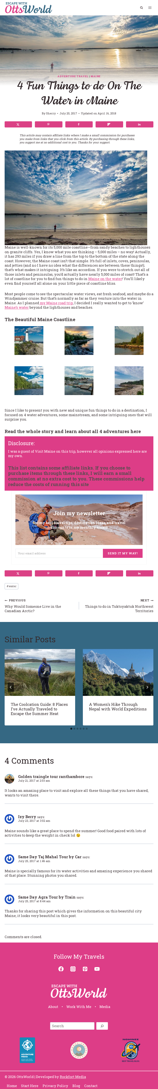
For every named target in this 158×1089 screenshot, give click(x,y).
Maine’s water (17, 307)
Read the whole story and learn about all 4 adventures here (73, 431)
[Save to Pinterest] (48, 124)
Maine (96, 76)
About (53, 1007)
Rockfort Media (73, 1076)
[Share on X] (18, 124)
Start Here (29, 1085)
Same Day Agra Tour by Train (47, 897)
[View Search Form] (141, 8)
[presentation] (40, 672)
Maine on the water (105, 278)
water (12, 586)
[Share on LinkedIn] (139, 124)
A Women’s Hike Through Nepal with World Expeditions (118, 706)
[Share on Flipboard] (109, 124)
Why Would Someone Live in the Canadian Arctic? (33, 606)
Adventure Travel (72, 76)
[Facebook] (61, 969)
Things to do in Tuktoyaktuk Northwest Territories (119, 606)
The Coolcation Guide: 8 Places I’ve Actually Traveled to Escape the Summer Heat (39, 709)
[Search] (102, 1026)
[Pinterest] (85, 969)
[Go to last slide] (11, 687)
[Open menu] (149, 8)
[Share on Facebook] (79, 124)
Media (104, 1007)
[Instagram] (73, 969)
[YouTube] (97, 969)
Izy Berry (27, 816)
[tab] (71, 729)
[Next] (147, 687)
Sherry (51, 113)
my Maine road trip (56, 303)
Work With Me (78, 1007)
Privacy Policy (55, 1085)
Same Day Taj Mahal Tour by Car (50, 856)
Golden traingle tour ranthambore (51, 776)
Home (12, 1085)
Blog (76, 1085)
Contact (90, 1085)
